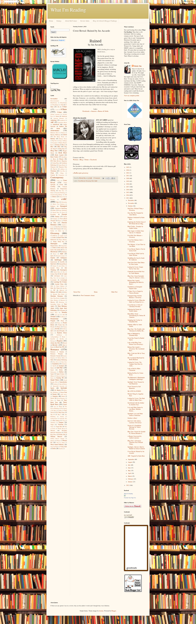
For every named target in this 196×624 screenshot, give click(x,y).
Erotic (54, 210)
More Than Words (55, 298)
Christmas (53, 171)
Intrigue (54, 266)
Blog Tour (54, 150)
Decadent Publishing (60, 192)
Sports (52, 388)
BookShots (64, 157)
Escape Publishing (62, 210)
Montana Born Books (59, 294)
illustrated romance (60, 255)
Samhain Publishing (61, 360)
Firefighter (54, 218)
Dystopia (53, 199)
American (64, 116)
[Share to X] (110, 178)
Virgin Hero (59, 426)
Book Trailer (54, 157)
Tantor (58, 400)
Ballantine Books (55, 132)
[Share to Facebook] (112, 178)
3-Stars (64, 106)
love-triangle (62, 278)
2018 (128, 184)
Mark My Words (55, 288)
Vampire (61, 422)
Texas (60, 406)
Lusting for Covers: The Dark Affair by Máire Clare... (136, 399)
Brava (54, 159)
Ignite (52, 256)
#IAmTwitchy (54, 102)
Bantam (63, 132)
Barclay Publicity (55, 135)
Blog (81, 160)
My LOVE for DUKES (134, 391)
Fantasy (57, 216)
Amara (57, 116)
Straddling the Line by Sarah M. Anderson (136, 259)
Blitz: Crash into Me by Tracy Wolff (136, 354)
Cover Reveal (81, 181)
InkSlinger (58, 260)
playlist (53, 323)
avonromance (55, 130)
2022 (128, 173)
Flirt (54, 223)
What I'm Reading (68, 9)
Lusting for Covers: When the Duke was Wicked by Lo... (136, 301)
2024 (128, 170)
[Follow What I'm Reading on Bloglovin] (58, 41)
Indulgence (64, 258)
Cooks (58, 180)
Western (53, 430)
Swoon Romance (61, 398)
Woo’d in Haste (61, 442)
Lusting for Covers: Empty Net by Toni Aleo (135, 268)
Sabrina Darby (61, 358)
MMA (65, 292)
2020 (128, 178)
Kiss (64, 272)
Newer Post (77, 292)
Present (52, 327)
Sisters (52, 378)
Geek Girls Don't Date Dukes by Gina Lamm (136, 263)
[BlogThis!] (108, 178)
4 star (56, 109)
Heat (64, 249)
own (63, 314)
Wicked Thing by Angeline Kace (135, 395)
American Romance (58, 118)
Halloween (53, 239)
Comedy (53, 175)
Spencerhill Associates (58, 386)
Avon (58, 128)
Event (63, 212)
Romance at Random (57, 352)
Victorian (60, 424)
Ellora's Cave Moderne (59, 204)
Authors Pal (63, 126)
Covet (61, 184)
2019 (128, 181)
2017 (128, 187)
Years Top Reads (54, 446)
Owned (53, 316)
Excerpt (64, 214)
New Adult (94, 181)
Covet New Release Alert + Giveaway (135, 241)
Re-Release (59, 335)
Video (52, 426)
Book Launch (59, 155)
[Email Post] (103, 178)
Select (52, 368)
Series (61, 370)
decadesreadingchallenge (56, 194)
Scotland (61, 366)
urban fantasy (56, 420)
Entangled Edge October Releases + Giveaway (135, 296)
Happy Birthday (63, 239)
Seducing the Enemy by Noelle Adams (134, 310)
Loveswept (64, 280)
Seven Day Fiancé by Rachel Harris (136, 339)
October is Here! (132, 418)
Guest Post (61, 237)
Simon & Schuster (60, 376)
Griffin (54, 237)
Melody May (138, 66)
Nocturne (62, 310)
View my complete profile (131, 96)
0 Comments (97, 178)
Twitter (86, 160)
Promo (58, 327)
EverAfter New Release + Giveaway (135, 236)
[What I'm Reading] (125, 496)
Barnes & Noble (103, 111)
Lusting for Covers (60, 282)
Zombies (61, 448)
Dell (66, 194)
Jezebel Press (55, 268)
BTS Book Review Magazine (59, 161)
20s (58, 107)
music (63, 298)
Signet (52, 374)
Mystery (53, 302)
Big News (54, 140)
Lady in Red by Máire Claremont (134, 369)
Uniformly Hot (63, 418)
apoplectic (62, 120)
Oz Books (62, 316)
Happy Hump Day (58, 241)
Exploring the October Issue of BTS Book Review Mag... (136, 223)
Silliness (52, 376)
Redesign (53, 341)
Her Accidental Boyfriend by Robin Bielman (136, 358)
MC (54, 290)
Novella (64, 312)
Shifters (61, 372)
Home (51, 21)
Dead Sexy (62, 190)
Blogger (113, 611)
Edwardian (64, 202)
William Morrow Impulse (57, 438)
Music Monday (54, 300)
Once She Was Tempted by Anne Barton (135, 214)
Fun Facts (58, 227)
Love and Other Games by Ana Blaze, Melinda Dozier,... (135, 409)
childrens (62, 169)
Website (75, 160)
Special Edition (63, 384)
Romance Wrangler (57, 354)
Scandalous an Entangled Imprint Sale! (135, 287)
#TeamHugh (55, 104)
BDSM (65, 135)
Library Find (54, 274)
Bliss (52, 147)
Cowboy (53, 186)
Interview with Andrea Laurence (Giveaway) (135, 422)
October (130, 206)
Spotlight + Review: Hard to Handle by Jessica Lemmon (136, 448)
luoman (101, 611)
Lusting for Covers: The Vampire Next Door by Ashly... (135, 364)
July (129, 465)
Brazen (61, 159)
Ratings (59, 21)
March (130, 476)
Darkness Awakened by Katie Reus (136, 218)
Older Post (114, 292)
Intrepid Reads (63, 264)
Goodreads (85, 111)
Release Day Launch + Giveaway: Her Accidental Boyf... (136, 348)
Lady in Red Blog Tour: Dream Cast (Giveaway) (135, 343)
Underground (54, 418)
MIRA (60, 292)
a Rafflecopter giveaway (80, 173)
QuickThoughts (61, 331)
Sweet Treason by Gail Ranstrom (134, 387)
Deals (52, 192)
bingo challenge (63, 140)
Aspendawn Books (62, 122)
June (129, 468)
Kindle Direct (57, 272)
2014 (128, 195)
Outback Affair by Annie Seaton (135, 325)
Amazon (93, 111)
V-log (63, 420)
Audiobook (56, 124)
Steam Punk (63, 392)
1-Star (61, 105)
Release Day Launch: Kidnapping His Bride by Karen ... (136, 282)
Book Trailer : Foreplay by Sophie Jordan (135, 227)
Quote (52, 333)
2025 (128, 167)
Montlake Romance (57, 296)
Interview (53, 264)
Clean (52, 173)
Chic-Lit (55, 169)
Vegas (52, 424)
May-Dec (64, 288)
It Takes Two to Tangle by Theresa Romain (135, 292)
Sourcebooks (63, 382)
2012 (128, 485)
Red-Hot (62, 339)
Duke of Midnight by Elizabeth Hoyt (134, 334)
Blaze (63, 145)
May (129, 470)
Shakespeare (53, 372)
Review (55, 345)
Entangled (63, 206)
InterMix (62, 262)
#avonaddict (54, 99)
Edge (57, 202)
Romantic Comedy (55, 356)
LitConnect (57, 276)
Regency (60, 340)
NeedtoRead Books (55, 304)
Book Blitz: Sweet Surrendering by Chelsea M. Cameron (136, 315)
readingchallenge (55, 337)
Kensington (63, 270)
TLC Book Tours (60, 412)
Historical (54, 251)
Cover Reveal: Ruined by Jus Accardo (136, 452)
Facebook (93, 160)
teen (55, 406)
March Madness (60, 286)
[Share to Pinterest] (114, 178)
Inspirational (54, 262)
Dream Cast (62, 196)
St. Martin (58, 390)
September (131, 459)
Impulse (53, 258)
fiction (65, 216)
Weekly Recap (61, 428)
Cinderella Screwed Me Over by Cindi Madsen (136, 272)
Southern (55, 384)
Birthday (57, 145)
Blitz (58, 147)
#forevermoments (55, 101)
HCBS (54, 248)
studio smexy (63, 394)
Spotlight (64, 388)
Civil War (62, 171)
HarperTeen (64, 245)
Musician (63, 300)
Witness (58, 440)
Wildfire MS (61, 434)
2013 (128, 198)
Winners (53, 440)
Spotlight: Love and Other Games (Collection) (135, 414)
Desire (54, 197)
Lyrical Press (59, 284)
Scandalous (55, 364)
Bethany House (63, 138)
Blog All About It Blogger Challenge (105, 21)
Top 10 (53, 414)
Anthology (54, 120)
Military (53, 292)
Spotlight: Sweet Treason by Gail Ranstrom (136, 383)
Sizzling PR (60, 378)
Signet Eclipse (60, 374)
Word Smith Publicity (57, 444)
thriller (60, 410)
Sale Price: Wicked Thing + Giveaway (136, 209)
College (62, 173)
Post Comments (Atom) (88, 295)
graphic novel (63, 235)
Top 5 (59, 414)
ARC (52, 122)
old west (57, 314)
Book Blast (62, 153)
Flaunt (65, 220)
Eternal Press (56, 212)
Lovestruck (53, 280)
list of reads (63, 274)
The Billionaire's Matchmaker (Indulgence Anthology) (136, 378)
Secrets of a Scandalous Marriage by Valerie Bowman (134, 427)
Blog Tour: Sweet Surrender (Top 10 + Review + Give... (136, 277)
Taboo (52, 400)
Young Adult (63, 446)
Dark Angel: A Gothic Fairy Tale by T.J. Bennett (136, 232)
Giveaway (88, 181)
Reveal (65, 343)
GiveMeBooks (54, 235)
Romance (55, 349)
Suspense (55, 396)
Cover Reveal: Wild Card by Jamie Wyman (136, 254)
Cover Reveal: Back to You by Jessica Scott (136, 250)
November (131, 203)
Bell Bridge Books (59, 136)
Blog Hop (61, 149)
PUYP (63, 329)
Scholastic (64, 364)
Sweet (63, 396)
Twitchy (62, 416)
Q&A (52, 331)
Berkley (53, 139)
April (129, 473)
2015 (128, 192)
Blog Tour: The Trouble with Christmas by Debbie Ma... (136, 330)
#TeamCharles (63, 102)
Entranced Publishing (61, 208)
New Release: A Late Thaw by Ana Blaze (136, 245)
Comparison (61, 175)
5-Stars (59, 112)
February (131, 479)
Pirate (62, 321)
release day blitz (55, 343)
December (131, 200)
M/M (52, 286)
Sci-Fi (54, 366)
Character (53, 167)
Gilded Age (61, 231)
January (130, 482)
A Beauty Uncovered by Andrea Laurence (134, 437)
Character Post (63, 167)
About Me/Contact (71, 21)
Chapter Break (61, 165)
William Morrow (56, 436)
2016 (128, 190)
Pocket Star (61, 325)
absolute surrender (55, 114)
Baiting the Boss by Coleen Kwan (135, 374)
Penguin (53, 321)
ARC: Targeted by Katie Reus (136, 456)
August (130, 462)
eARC (64, 198)
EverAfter (53, 214)
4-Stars (64, 109)
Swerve (52, 398)
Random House (62, 333)
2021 (128, 176)
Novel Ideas (54, 312)
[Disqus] (95, 210)
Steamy (54, 394)
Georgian (58, 229)
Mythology (61, 302)
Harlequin (54, 243)
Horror (54, 254)
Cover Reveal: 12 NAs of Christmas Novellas (135, 306)
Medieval (62, 290)
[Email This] (107, 178)
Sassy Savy (64, 362)
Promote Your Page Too (130, 497)
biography (54, 142)
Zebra (54, 448)
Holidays (64, 252)
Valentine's (53, 422)
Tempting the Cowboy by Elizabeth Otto (135, 321)
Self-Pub (59, 367)
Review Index (84, 21)
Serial (52, 370)
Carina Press (55, 163)
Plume (58, 323)
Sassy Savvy (56, 362)
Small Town (55, 380)
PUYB (57, 329)
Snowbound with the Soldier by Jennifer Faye (136, 404)
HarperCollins (54, 246)
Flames (59, 220)
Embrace (53, 206)
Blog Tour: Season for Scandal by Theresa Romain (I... (136, 432)
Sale (52, 360)
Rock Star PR (60, 347)
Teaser (65, 404)
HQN (61, 254)
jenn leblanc (62, 266)
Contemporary (57, 177)
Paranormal (54, 318)
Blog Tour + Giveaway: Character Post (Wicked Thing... (135, 442)
